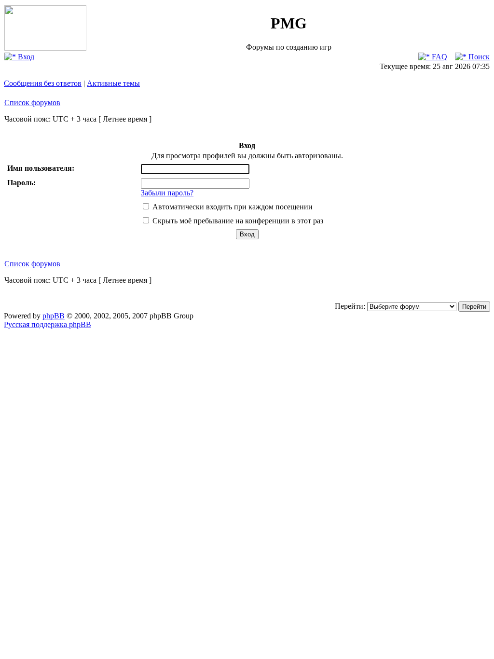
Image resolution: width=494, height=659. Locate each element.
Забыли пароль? (167, 193)
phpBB (53, 316)
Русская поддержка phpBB (47, 324)
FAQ (438, 57)
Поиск (478, 57)
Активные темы (113, 83)
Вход (25, 57)
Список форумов (32, 102)
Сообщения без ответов (43, 83)
